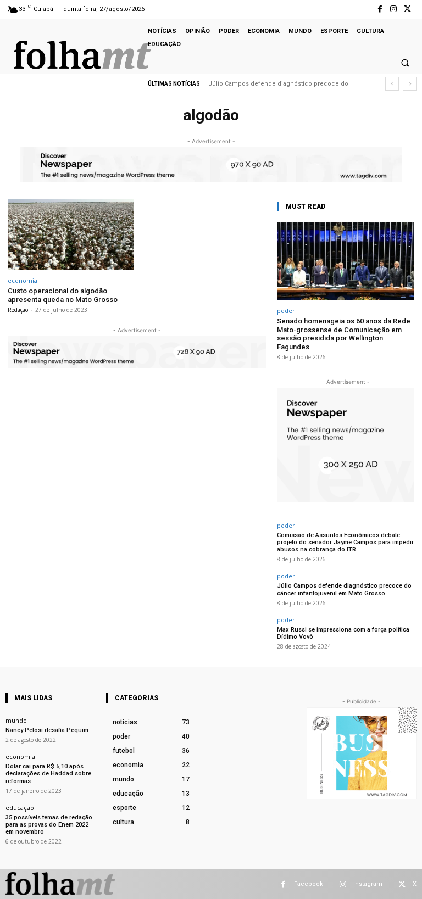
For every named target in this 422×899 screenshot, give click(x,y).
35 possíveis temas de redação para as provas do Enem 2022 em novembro (48, 824)
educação (19, 808)
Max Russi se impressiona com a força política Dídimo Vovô (343, 633)
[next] (410, 84)
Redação (18, 310)
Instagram (367, 883)
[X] (407, 9)
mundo (16, 720)
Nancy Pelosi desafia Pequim (46, 730)
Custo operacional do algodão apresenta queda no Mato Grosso (63, 295)
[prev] (392, 84)
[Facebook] (379, 9)
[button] (405, 62)
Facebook (308, 883)
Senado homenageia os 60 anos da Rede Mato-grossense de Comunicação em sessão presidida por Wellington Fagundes (343, 334)
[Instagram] (394, 9)
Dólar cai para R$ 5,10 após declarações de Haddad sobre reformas (48, 773)
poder (286, 311)
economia (22, 280)
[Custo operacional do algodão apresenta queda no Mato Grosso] (71, 235)
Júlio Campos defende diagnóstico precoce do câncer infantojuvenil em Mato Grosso (344, 589)
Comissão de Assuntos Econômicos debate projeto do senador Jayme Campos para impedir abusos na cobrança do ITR (345, 542)
